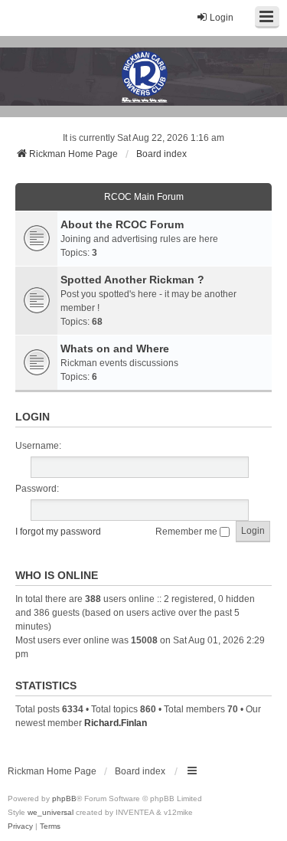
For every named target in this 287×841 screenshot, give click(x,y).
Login (32, 417)
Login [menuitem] (221, 17)
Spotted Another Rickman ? (132, 279)
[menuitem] (20, 826)
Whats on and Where (114, 348)
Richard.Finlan (115, 723)
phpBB (64, 798)
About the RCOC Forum (122, 224)
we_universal (50, 812)
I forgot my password (58, 531)
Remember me (187, 531)
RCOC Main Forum (144, 196)
